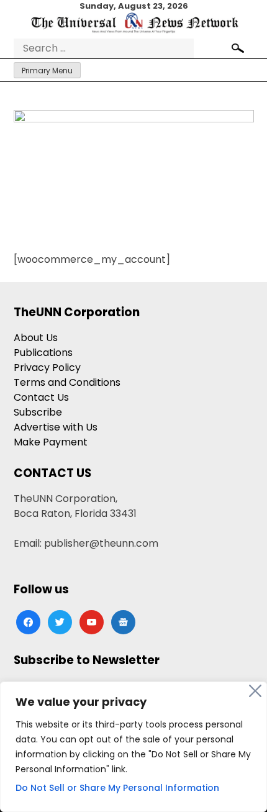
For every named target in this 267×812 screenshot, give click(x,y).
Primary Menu (47, 70)
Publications (43, 352)
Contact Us (41, 397)
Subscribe (38, 412)
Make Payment (51, 442)
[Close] (255, 691)
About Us (36, 338)
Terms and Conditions (67, 382)
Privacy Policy (47, 367)
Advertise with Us (55, 427)
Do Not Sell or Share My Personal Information (117, 788)
